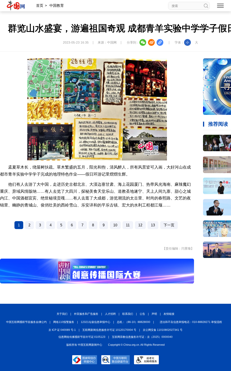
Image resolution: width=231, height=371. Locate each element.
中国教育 (56, 5)
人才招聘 (110, 313)
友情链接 (169, 313)
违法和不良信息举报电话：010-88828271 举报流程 (191, 322)
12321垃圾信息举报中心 (95, 322)
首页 (39, 5)
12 (140, 225)
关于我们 (62, 313)
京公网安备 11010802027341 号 (162, 330)
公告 (142, 313)
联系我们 (127, 313)
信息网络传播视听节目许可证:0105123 (81, 337)
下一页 (169, 225)
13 (153, 225)
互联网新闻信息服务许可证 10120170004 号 (109, 330)
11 (128, 225)
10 (115, 225)
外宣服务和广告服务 (86, 313)
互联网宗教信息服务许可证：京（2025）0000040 (142, 337)
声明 (154, 313)
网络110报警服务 (63, 322)
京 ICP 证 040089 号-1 (62, 330)
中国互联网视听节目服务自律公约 (26, 322)
